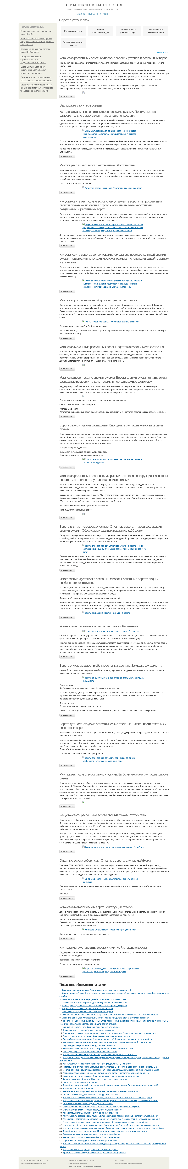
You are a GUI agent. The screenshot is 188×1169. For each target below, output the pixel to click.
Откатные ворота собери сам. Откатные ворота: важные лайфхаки (105, 860)
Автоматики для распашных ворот (128, 31)
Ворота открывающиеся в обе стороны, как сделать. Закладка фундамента (110, 665)
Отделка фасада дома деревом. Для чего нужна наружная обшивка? (94, 1002)
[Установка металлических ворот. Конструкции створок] (114, 929)
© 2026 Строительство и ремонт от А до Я (34, 1160)
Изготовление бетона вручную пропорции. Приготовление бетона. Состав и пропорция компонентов (111, 1125)
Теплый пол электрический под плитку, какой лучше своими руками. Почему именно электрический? (110, 1085)
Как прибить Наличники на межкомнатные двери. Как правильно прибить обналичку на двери (107, 1097)
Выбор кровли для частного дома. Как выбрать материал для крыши (94, 1005)
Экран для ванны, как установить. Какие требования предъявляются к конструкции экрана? (105, 1017)
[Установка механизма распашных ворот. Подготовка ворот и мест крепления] (114, 365)
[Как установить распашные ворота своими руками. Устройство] (114, 847)
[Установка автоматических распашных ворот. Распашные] (114, 631)
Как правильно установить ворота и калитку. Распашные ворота (103, 947)
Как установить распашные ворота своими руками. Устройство (102, 815)
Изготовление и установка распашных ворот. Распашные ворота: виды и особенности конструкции (110, 1066)
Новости (93, 13)
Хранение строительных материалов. (80, 1082)
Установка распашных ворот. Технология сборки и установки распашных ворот (113, 58)
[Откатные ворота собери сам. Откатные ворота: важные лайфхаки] (114, 880)
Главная (81, 13)
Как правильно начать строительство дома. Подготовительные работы (33, 59)
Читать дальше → (67, 96)
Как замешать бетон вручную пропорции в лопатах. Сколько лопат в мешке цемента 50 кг (105, 1121)
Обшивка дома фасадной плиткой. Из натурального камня (90, 1094)
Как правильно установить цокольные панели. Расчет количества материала (33, 70)
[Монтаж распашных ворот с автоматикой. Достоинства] (114, 187)
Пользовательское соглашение (84, 1160)
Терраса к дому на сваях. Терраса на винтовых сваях (88, 1029)
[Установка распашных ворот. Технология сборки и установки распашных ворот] (114, 92)
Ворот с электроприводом (100, 31)
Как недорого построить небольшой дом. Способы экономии (91, 1137)
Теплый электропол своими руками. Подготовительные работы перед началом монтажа (105, 1131)
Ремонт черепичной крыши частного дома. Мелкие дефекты (91, 1134)
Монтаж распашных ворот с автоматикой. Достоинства (96, 165)
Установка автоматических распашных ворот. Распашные (98, 626)
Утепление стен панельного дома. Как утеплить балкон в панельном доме (98, 1048)
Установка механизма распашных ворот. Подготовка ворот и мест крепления (111, 347)
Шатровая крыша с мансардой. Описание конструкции (87, 1008)
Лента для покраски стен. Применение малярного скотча (90, 1051)
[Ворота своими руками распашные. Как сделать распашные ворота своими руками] (114, 461)
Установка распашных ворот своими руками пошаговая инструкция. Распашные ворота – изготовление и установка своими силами (114, 478)
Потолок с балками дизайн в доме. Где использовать (88, 1103)
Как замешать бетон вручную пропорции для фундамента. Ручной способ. (98, 1063)
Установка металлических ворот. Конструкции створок (96, 907)
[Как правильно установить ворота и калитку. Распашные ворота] (114, 970)
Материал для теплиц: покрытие (78, 1088)
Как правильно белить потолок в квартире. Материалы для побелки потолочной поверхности (107, 1042)
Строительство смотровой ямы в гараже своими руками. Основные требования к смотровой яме (36, 88)
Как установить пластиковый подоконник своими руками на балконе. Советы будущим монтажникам (110, 1100)
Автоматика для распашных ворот (156, 31)
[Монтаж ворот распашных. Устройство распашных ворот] (114, 321)
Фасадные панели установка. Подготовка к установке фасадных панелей (96, 990)
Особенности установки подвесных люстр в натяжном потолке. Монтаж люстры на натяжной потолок (110, 1014)
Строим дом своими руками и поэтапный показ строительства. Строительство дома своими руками (110, 1033)
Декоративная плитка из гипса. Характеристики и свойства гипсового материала (101, 1075)
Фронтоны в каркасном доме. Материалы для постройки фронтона (94, 1152)
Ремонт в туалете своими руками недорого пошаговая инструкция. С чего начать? (37, 41)
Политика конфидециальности (77, 1163)
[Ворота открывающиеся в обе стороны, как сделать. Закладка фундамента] (114, 679)
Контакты (71, 1160)
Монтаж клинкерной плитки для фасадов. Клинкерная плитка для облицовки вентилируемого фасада (111, 1069)
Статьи (104, 13)
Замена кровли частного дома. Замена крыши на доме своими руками (96, 1036)
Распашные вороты (73, 31)
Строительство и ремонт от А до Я (94, 5)
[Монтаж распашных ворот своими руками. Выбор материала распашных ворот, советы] (114, 802)
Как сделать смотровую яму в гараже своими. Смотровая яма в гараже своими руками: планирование (111, 1118)
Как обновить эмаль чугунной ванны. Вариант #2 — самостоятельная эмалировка (102, 1091)
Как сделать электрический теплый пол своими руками (87, 1011)
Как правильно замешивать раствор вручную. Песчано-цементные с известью (100, 1054)
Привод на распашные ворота (73, 43)
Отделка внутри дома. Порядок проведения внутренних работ (92, 1109)
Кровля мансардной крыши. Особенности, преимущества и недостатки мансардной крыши (106, 1072)
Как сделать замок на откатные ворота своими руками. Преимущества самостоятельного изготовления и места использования (107, 114)
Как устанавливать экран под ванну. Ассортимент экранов (90, 1149)
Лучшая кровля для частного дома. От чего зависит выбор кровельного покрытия (101, 1106)
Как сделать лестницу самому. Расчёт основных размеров (90, 1112)
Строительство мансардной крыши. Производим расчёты (90, 1140)
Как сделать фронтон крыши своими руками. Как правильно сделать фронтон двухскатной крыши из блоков (114, 1128)
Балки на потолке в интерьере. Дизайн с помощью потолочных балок (94, 999)
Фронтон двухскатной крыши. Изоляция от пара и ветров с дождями (95, 1079)
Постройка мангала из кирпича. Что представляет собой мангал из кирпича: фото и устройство (108, 1039)
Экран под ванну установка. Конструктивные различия (89, 1045)
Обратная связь (119, 1160)
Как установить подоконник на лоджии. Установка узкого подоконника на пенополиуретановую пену (110, 1115)
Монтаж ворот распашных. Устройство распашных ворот (98, 300)
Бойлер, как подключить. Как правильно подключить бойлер (91, 1026)
